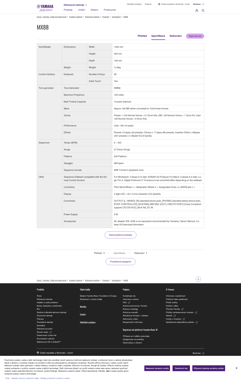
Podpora (148, 4)
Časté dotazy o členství (132, 342)
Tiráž (7, 378)
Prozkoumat (110, 9)
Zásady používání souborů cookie (55, 378)
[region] (120, 368)
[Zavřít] (236, 368)
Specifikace (158, 36)
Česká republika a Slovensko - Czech (175, 4)
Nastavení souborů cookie (157, 368)
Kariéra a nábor (172, 305)
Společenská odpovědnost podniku (180, 322)
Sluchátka (41, 325)
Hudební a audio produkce (47, 302)
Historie (169, 315)
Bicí (38, 309)
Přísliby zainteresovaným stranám (180, 312)
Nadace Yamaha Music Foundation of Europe (98, 295)
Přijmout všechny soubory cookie (209, 368)
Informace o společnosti (175, 295)
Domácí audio (42, 332)
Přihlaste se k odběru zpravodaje (136, 336)
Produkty (68, 9)
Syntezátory (116, 17)
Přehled (142, 36)
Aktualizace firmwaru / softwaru (135, 315)
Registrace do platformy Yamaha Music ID (140, 329)
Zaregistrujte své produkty (133, 339)
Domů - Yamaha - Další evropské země (51, 17)
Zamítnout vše (181, 368)
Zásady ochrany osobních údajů (25, 378)
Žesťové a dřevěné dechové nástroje (51, 312)
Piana (39, 295)
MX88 (126, 17)
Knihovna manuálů (130, 312)
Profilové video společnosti (177, 299)
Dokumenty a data (130, 319)
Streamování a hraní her (46, 335)
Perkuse (40, 319)
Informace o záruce (130, 299)
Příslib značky (172, 302)
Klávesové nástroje (74, 4)
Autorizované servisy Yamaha (135, 305)
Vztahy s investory (173, 319)
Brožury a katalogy (130, 309)
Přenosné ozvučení (44, 328)
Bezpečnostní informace (133, 322)
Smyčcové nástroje (44, 315)
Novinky (83, 306)
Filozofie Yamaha (173, 309)
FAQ (124, 302)
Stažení (94, 9)
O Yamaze (170, 289)
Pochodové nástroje (45, 322)
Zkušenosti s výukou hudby (91, 299)
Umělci (81, 9)
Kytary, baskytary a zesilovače (49, 305)
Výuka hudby (85, 289)
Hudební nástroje (75, 17)
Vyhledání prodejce (134, 4)
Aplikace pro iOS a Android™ (49, 341)
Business (197, 4)
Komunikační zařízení (46, 338)
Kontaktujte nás (129, 295)
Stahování (176, 36)
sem (108, 371)
